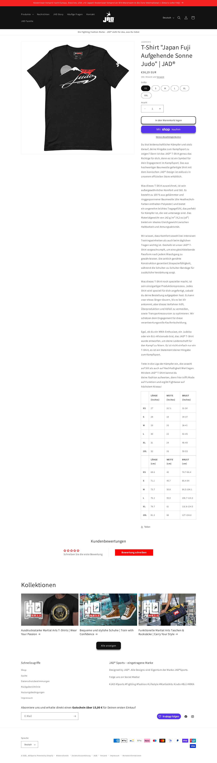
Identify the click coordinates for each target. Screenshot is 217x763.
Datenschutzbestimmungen (35, 681)
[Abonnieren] (74, 716)
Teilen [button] (147, 526)
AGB (95, 755)
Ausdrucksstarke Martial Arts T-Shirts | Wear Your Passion (49, 632)
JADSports (32, 756)
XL (184, 88)
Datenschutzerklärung (81, 755)
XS (145, 88)
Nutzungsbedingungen (32, 692)
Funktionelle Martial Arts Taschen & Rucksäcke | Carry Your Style (161, 632)
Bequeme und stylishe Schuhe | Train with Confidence (107, 632)
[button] (27, 14)
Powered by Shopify (45, 756)
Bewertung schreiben (134, 552)
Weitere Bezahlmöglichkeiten (168, 137)
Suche (24, 675)
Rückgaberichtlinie (30, 686)
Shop (23, 670)
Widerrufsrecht (62, 755)
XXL (146, 95)
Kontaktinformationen (132, 755)
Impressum (27, 698)
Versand (160, 77)
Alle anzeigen (108, 645)
